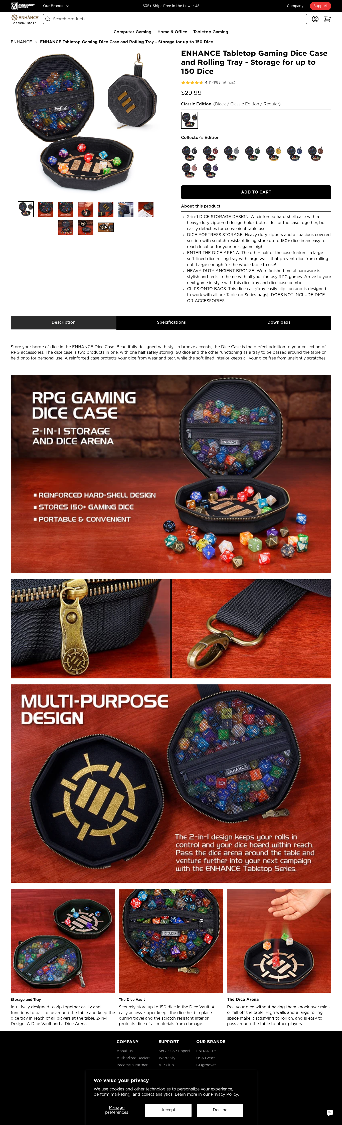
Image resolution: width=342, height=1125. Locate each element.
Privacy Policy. (225, 1094)
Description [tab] (64, 322)
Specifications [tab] (171, 322)
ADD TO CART (256, 192)
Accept (168, 1110)
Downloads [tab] (278, 322)
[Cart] (327, 19)
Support (320, 6)
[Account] (315, 19)
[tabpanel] (171, 678)
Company (295, 6)
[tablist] (171, 323)
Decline (220, 1110)
